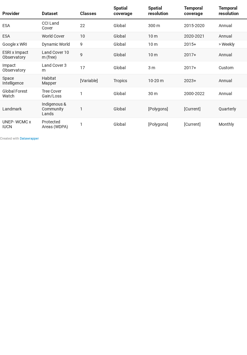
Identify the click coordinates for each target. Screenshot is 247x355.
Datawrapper (29, 138)
